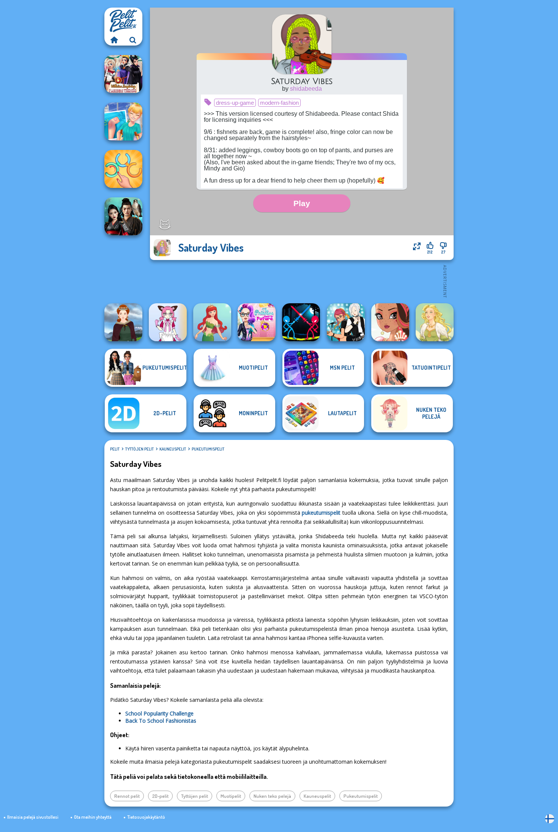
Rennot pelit (127, 796)
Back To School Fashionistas (160, 720)
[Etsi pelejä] (132, 40)
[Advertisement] (302, 281)
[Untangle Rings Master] (123, 169)
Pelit (115, 449)
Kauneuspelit (172, 449)
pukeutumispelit (321, 512)
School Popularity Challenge (159, 713)
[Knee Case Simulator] (123, 121)
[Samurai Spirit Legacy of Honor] (123, 216)
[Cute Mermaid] (212, 322)
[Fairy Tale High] (390, 322)
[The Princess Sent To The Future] (257, 322)
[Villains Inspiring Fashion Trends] (123, 74)
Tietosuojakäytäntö (146, 817)
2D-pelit (160, 796)
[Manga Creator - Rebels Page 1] (346, 322)
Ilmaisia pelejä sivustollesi (32, 817)
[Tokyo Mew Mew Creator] (168, 322)
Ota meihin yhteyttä (93, 817)
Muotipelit (231, 796)
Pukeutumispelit (208, 449)
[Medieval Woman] (123, 322)
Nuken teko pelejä (272, 796)
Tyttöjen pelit (139, 449)
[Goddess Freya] (435, 322)
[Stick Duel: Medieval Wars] (301, 322)
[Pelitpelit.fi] (113, 40)
